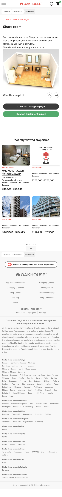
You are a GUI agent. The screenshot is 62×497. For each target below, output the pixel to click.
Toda (31, 404)
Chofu (30, 390)
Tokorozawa (54, 404)
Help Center (15, 293)
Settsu (12, 444)
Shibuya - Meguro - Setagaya (13, 372)
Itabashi (40, 384)
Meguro (23, 381)
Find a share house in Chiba (13, 411)
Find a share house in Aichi (13, 426)
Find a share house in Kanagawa (15, 419)
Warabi (38, 407)
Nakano (56, 381)
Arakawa (30, 384)
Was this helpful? (13, 95)
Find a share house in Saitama (14, 401)
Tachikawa (38, 387)
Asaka (46, 407)
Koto (4, 381)
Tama (30, 393)
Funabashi (16, 414)
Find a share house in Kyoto (13, 434)
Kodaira (50, 393)
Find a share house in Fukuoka (14, 467)
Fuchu (12, 390)
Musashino (49, 387)
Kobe (27, 452)
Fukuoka (5, 470)
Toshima (15, 384)
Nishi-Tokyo (39, 393)
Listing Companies (46, 297)
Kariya (4, 429)
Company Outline (46, 283)
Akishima (21, 390)
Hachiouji (27, 387)
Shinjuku (30, 378)
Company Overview (15, 288)
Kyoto (4, 437)
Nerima (48, 384)
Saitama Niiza (41, 404)
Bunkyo (39, 378)
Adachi (56, 384)
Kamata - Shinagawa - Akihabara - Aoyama (19, 375)
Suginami (5, 384)
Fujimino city (28, 407)
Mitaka (5, 390)
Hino (55, 390)
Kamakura (39, 422)
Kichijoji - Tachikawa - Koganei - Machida (18, 363)
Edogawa (17, 387)
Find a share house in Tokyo (13, 360)
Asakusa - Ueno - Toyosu (48, 375)
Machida (38, 390)
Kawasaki (17, 422)
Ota (30, 381)
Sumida (54, 378)
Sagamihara (28, 422)
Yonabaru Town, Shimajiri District (15, 477)
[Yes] (49, 95)
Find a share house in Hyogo (13, 449)
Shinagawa (13, 381)
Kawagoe (16, 407)
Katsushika (6, 387)
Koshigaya (6, 407)
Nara (4, 462)
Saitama (5, 404)
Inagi (11, 396)
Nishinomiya (52, 452)
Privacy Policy (46, 288)
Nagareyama (27, 414)
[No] (56, 95)
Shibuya (47, 381)
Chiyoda (5, 378)
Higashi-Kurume (19, 393)
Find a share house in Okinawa (14, 474)
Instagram (32, 313)
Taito (46, 378)
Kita (23, 384)
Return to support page (17, 19)
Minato (21, 378)
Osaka (4, 444)
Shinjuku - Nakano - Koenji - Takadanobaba (19, 369)
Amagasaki (18, 452)
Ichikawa (5, 414)
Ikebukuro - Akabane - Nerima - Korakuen (18, 366)
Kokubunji (6, 393)
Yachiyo (48, 414)
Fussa (4, 396)
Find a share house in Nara (13, 459)
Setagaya (37, 381)
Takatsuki (21, 444)
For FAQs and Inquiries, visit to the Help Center (33, 264)
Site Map (15, 297)
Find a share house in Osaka (13, 441)
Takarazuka (6, 452)
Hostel (15, 302)
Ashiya (5, 455)
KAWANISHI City (38, 452)
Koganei (48, 390)
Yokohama (6, 422)
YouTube (42, 313)
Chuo (14, 378)
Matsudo (38, 414)
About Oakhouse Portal (15, 283)
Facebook (20, 313)
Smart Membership (46, 293)
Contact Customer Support (31, 114)
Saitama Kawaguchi (19, 404)
